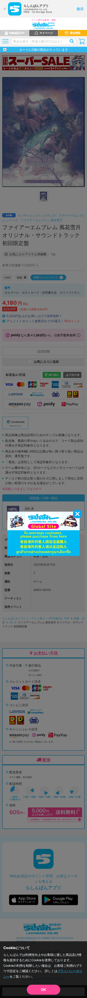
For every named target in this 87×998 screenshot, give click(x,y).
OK (43, 990)
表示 (80, 9)
